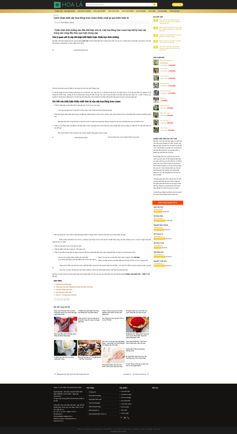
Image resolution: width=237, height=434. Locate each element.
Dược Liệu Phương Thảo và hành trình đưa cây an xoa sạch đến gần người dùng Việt (169, 21)
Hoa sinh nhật (69, 11)
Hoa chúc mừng (128, 11)
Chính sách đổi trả (94, 410)
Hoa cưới (152, 11)
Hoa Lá (72, 22)
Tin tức (56, 15)
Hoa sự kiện (162, 11)
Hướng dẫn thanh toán (95, 399)
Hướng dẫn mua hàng (95, 395)
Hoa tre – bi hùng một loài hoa (66, 295)
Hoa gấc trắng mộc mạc (64, 289)
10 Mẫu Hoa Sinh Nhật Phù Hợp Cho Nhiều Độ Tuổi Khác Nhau (170, 35)
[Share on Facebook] (55, 299)
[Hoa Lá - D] (68, 4)
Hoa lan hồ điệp (99, 11)
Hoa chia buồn (113, 11)
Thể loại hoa (174, 11)
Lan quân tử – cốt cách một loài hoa (135, 374)
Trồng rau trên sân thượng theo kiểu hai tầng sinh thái (74, 287)
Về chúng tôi (92, 392)
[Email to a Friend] (61, 299)
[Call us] (128, 418)
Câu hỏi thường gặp (94, 403)
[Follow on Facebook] (121, 418)
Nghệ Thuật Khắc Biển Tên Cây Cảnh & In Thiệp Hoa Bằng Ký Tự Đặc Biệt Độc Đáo (170, 29)
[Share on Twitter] (58, 299)
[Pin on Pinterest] (65, 299)
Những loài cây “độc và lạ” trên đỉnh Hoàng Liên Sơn (73, 374)
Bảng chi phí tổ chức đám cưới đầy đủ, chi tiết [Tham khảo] (170, 41)
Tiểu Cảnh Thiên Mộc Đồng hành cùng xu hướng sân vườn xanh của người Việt (169, 48)
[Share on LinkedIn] (68, 299)
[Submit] (154, 4)
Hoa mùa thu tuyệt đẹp (63, 292)
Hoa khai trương (84, 11)
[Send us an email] (124, 418)
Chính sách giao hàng (95, 406)
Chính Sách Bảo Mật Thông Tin (97, 414)
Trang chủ (58, 11)
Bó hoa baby (141, 11)
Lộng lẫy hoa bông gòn (63, 284)
